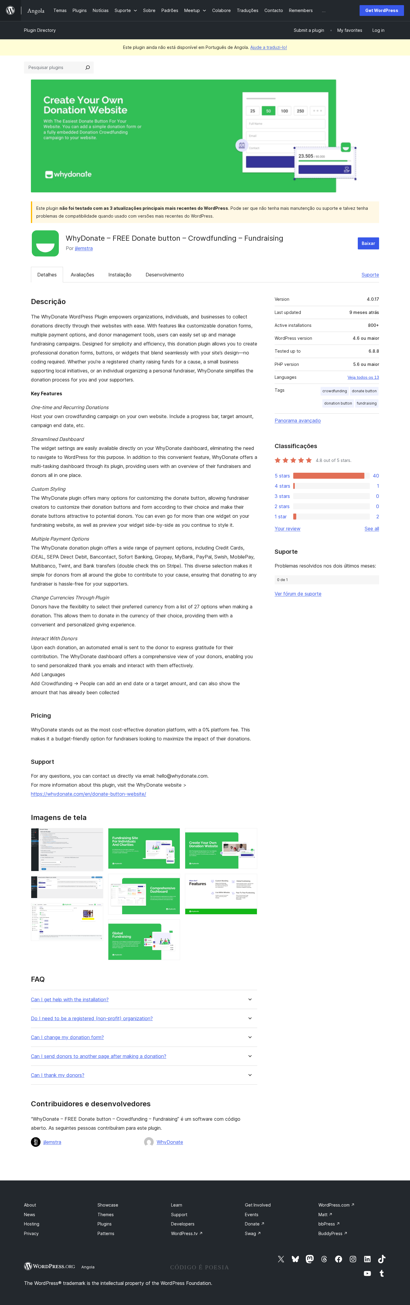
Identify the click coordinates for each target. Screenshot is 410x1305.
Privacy (31, 1233)
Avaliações (82, 275)
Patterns (106, 1233)
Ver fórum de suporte (298, 594)
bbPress (329, 1223)
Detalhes (47, 275)
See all (372, 529)
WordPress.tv (187, 1233)
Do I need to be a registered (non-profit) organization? (92, 1018)
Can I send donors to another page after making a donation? (98, 1056)
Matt (325, 1214)
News (29, 1214)
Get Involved (258, 1204)
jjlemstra (84, 248)
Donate (255, 1223)
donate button (364, 391)
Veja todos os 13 (363, 377)
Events (251, 1214)
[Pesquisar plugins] (88, 68)
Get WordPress (381, 10)
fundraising (367, 403)
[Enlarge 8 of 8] (249, 882)
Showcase (108, 1204)
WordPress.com (336, 1204)
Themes (106, 1214)
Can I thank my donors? (57, 1075)
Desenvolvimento (165, 275)
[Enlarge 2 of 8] (95, 884)
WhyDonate (170, 1142)
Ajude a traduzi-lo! (268, 47)
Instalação (119, 275)
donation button (338, 403)
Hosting (31, 1223)
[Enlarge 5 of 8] (172, 882)
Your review (287, 529)
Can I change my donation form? (67, 1037)
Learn (176, 1204)
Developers (182, 1223)
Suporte (370, 275)
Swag (253, 1233)
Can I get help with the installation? (70, 999)
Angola (88, 1266)
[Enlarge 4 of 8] (172, 836)
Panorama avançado (298, 420)
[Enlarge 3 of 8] (95, 911)
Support (179, 1214)
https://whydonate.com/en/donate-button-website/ (88, 794)
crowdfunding (334, 391)
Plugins (105, 1223)
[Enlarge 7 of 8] (249, 836)
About (30, 1204)
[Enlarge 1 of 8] (95, 836)
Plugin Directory (40, 30)
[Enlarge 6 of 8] (172, 927)
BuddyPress (333, 1233)
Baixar (368, 243)
